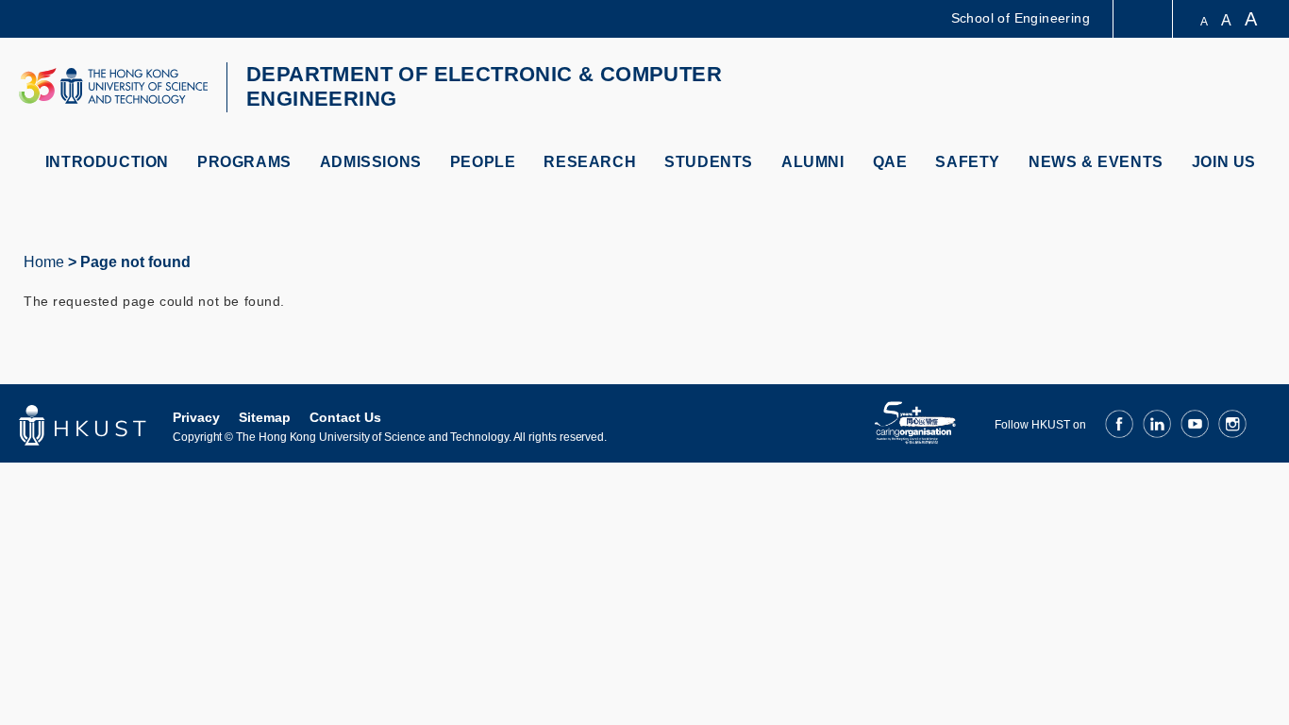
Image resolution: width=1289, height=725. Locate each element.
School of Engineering (1020, 17)
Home (44, 262)
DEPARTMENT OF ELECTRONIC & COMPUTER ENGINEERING (484, 86)
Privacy (196, 417)
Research (590, 162)
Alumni (813, 162)
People (483, 162)
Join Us (1224, 162)
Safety (967, 162)
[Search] (1248, 88)
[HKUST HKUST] (113, 86)
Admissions (371, 162)
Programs (244, 162)
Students (708, 162)
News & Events (1096, 162)
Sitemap (265, 417)
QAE (890, 162)
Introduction (107, 162)
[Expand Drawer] (1144, 19)
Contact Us (345, 417)
